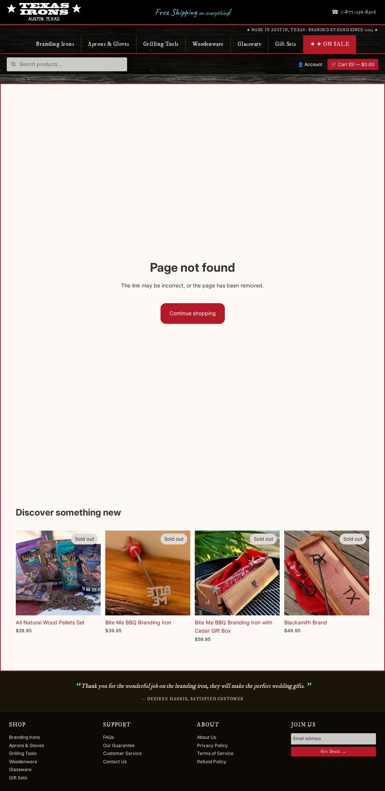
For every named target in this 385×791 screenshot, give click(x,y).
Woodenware (208, 44)
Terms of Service (215, 753)
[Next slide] (182, 573)
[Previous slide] (113, 573)
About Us (206, 737)
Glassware (250, 44)
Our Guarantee (119, 745)
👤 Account (310, 64)
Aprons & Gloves (108, 44)
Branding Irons (55, 44)
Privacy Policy (212, 745)
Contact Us (115, 761)
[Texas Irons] (44, 12)
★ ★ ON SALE (330, 44)
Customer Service (122, 753)
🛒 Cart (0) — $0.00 (352, 64)
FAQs (108, 737)
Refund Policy (211, 761)
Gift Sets (285, 44)
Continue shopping (193, 313)
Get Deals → (333, 751)
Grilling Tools (161, 44)
